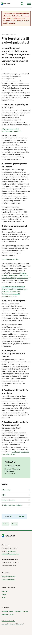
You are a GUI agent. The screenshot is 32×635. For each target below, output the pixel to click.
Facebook (5, 611)
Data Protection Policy (8, 621)
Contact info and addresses (10, 554)
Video (11, 614)
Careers (4, 594)
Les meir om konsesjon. (10, 259)
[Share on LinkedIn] (20, 516)
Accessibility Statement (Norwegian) (13, 624)
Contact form (11, 551)
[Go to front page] (6, 4)
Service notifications (8, 580)
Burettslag (5, 524)
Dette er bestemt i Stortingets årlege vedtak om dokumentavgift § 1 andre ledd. (15, 275)
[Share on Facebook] (14, 516)
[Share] (11, 516)
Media (3, 597)
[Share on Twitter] (17, 516)
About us (4, 591)
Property (14, 524)
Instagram (18, 611)
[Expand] (29, 4)
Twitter (11, 611)
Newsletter (5, 614)
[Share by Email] (23, 516)
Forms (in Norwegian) (8, 576)
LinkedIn (25, 611)
